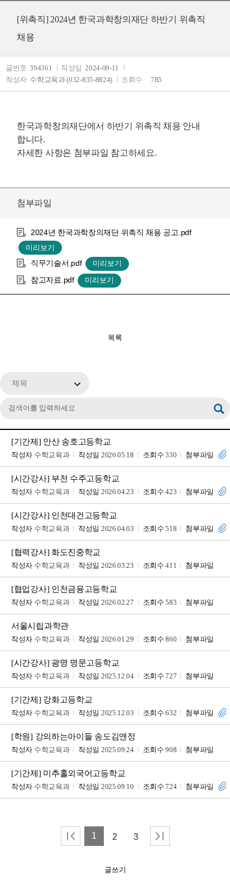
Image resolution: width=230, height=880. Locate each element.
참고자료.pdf (52, 279)
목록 (115, 337)
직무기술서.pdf (56, 263)
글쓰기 (115, 869)
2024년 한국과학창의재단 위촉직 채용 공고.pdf (111, 232)
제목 (19, 383)
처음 (70, 836)
